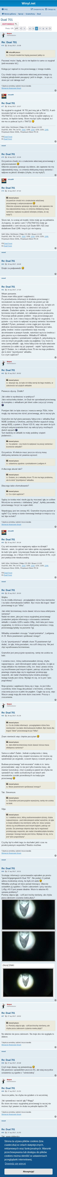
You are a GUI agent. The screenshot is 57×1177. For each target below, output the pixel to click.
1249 (46, 130)
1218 (33, 130)
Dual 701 (7, 19)
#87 (3, 1016)
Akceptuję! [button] (28, 1171)
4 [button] (29, 28)
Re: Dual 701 (9, 42)
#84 (3, 593)
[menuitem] (5, 9)
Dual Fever (8, 137)
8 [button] (43, 28)
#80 (3, 264)
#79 (3, 191)
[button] (16, 28)
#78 (3, 157)
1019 (23, 130)
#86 (3, 871)
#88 (3, 1063)
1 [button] (24, 28)
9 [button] (46, 28)
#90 (3, 1132)
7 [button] (39, 28)
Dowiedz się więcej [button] (15, 1163)
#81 (3, 290)
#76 (3, 45)
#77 (3, 106)
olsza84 (11, 94)
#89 (3, 1091)
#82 (3, 373)
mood (4, 145)
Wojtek (9, 33)
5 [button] (33, 28)
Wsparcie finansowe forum (11, 88)
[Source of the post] (7, 55)
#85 (3, 715)
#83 (3, 542)
